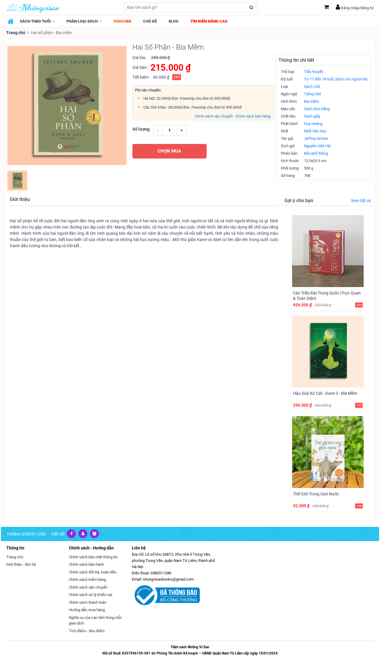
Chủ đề (150, 21)
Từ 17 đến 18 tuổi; (319, 79)
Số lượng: (141, 129)
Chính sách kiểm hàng (87, 579)
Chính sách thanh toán (87, 602)
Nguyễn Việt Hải (317, 146)
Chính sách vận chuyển (213, 116)
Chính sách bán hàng (252, 116)
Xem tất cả (361, 200)
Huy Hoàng (313, 123)
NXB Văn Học (315, 131)
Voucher (122, 21)
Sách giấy (312, 116)
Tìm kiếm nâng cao (208, 21)
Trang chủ (15, 32)
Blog (173, 21)
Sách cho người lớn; (351, 79)
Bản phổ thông (316, 153)
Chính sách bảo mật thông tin (93, 557)
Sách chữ (312, 86)
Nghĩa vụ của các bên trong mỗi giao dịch (95, 620)
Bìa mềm (311, 101)
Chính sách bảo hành (86, 564)
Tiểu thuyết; (314, 71)
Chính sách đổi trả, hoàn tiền (92, 572)
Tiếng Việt (312, 94)
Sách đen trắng (317, 109)
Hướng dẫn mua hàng (87, 610)
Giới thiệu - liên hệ (21, 564)
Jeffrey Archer (316, 138)
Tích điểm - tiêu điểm (86, 631)
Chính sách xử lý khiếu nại (90, 594)
